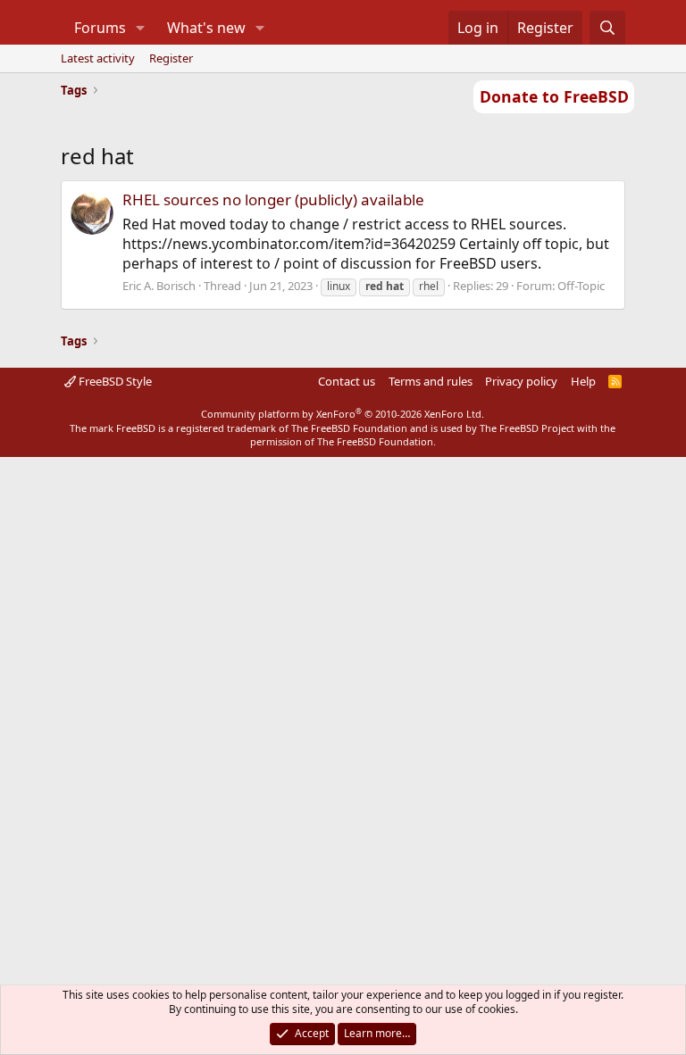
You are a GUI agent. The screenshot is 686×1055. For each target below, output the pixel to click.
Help (583, 381)
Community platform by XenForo (342, 413)
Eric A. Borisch (159, 286)
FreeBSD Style (114, 381)
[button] (140, 28)
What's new (206, 27)
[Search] (608, 28)
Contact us (346, 381)
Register (171, 58)
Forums (100, 27)
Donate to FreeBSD (554, 96)
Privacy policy (521, 381)
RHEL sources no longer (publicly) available (273, 199)
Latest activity (98, 58)
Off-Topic (581, 286)
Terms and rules (431, 381)
